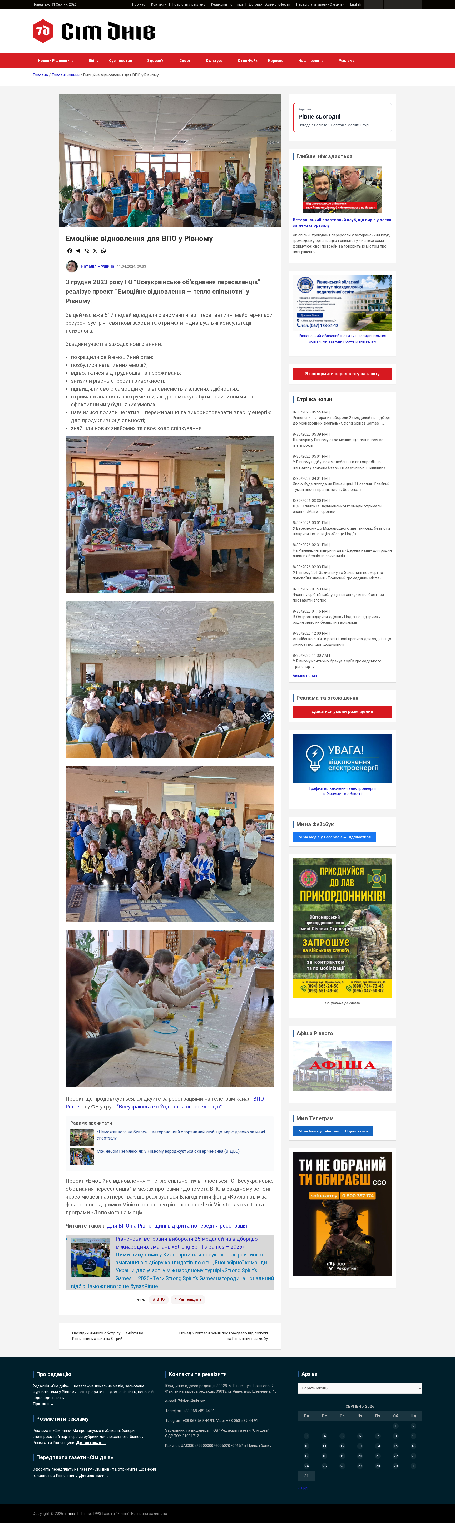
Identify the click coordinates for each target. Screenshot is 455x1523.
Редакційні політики (227, 4)
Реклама (347, 60)
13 (360, 1446)
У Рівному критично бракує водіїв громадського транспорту (337, 664)
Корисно (276, 60)
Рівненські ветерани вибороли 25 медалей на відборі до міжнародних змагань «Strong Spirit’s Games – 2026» (341, 420)
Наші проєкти (311, 60)
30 (413, 1466)
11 (324, 1446)
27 (360, 1466)
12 (342, 1446)
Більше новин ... (306, 675)
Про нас (138, 4)
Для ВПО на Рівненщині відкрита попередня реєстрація (177, 1226)
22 (396, 1456)
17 (306, 1456)
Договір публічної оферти (269, 4)
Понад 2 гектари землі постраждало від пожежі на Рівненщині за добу (223, 1336)
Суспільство (120, 60)
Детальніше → (91, 1442)
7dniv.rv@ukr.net (192, 1401)
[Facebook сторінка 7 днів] (369, 4)
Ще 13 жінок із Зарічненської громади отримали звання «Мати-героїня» (337, 509)
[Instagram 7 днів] (378, 4)
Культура (214, 60)
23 (413, 1456)
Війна (93, 60)
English (355, 4)
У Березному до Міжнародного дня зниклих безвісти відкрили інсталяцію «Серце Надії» (341, 531)
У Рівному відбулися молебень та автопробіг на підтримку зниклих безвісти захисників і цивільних (339, 465)
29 (396, 1466)
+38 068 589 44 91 (199, 1410)
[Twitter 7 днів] (398, 4)
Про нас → (43, 1403)
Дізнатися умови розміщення (342, 711)
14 (378, 1446)
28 (378, 1466)
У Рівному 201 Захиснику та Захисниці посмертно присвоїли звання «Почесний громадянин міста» (338, 575)
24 (306, 1466)
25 (324, 1466)
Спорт (185, 60)
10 (306, 1446)
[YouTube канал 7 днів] (417, 4)
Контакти (158, 4)
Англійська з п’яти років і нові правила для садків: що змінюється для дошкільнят (342, 642)
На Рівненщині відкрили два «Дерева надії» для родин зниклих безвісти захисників (342, 553)
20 (360, 1456)
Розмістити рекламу (188, 4)
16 (413, 1446)
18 (324, 1456)
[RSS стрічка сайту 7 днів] (388, 4)
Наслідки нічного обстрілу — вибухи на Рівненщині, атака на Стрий (107, 1336)
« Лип (303, 1488)
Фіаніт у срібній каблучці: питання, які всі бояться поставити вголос (338, 597)
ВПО (161, 1299)
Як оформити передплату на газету (342, 374)
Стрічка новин (314, 399)
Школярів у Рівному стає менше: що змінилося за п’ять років (338, 442)
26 (342, 1466)
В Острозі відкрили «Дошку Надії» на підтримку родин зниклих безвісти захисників (336, 619)
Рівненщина (190, 1299)
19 (342, 1456)
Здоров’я (155, 60)
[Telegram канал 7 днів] (408, 4)
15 (396, 1446)
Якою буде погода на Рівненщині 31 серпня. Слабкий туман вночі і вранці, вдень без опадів (341, 487)
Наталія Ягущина (97, 266)
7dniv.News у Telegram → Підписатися (333, 1131)
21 (378, 1456)
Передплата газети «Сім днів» (320, 4)
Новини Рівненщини (56, 60)
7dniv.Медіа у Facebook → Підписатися (334, 837)
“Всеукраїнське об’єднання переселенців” (169, 1106)
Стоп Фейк (248, 60)
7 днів (69, 1513)
